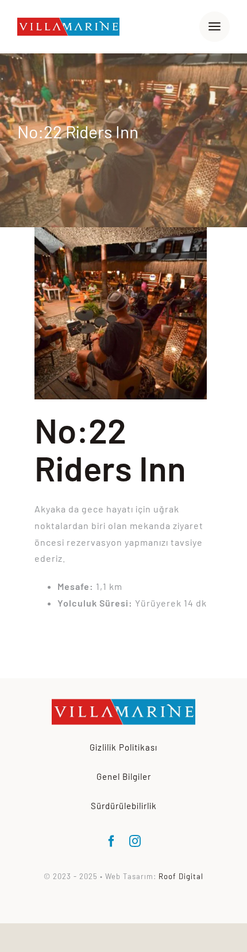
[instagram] (135, 841)
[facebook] (112, 841)
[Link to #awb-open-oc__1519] (214, 26)
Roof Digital (181, 876)
